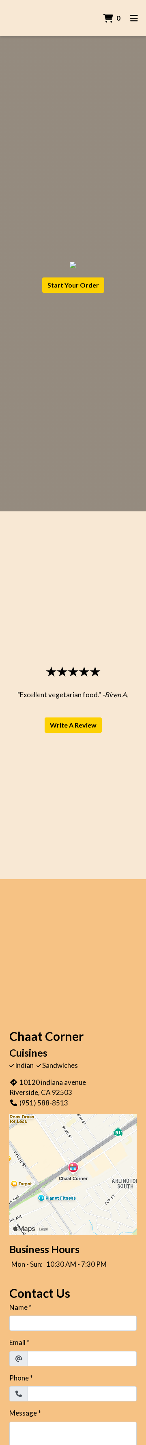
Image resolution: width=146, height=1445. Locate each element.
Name (18, 1307)
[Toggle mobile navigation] (134, 18)
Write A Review (73, 725)
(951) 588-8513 (43, 1103)
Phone (19, 1378)
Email (17, 1342)
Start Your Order (73, 285)
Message (23, 1413)
